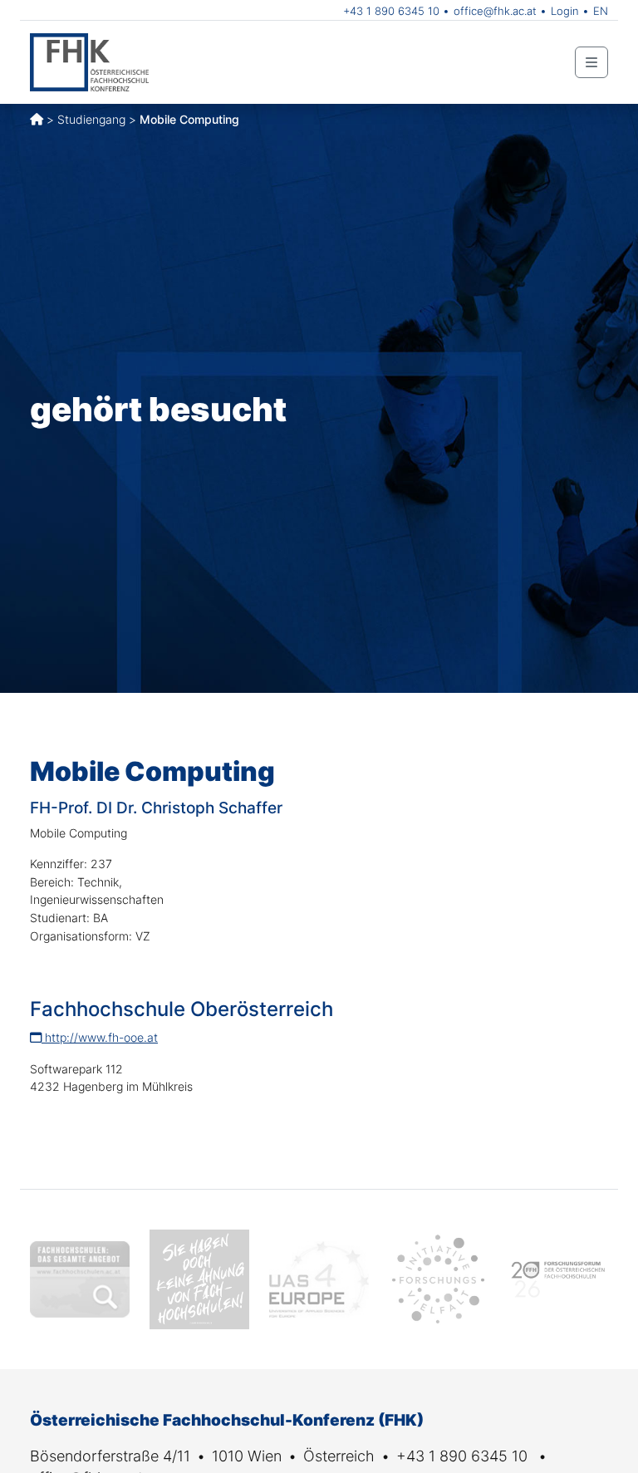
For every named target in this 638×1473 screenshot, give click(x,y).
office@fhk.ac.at (495, 10)
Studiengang (91, 119)
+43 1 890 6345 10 (391, 10)
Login (565, 10)
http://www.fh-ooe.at (100, 1037)
